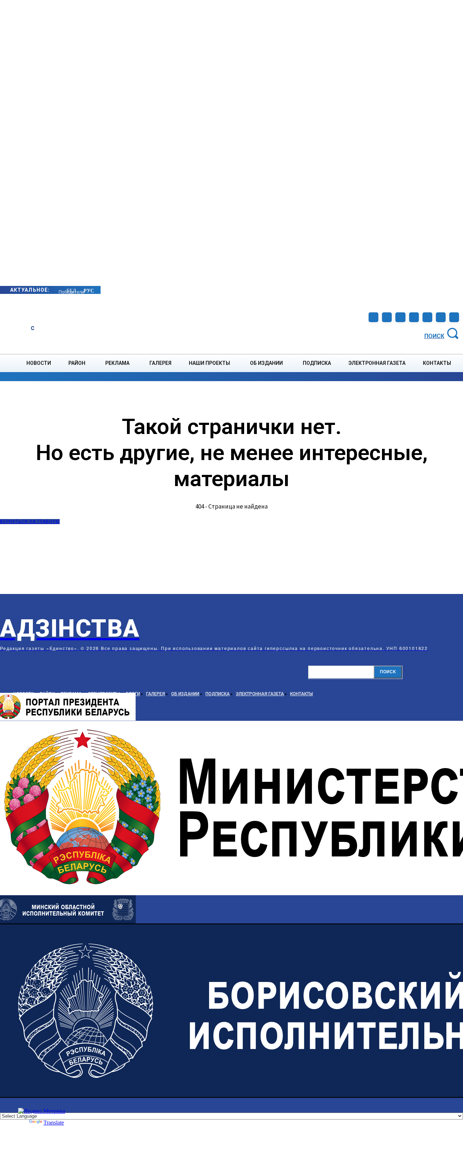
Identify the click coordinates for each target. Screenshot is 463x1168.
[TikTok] (414, 317)
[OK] (454, 317)
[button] (442, 332)
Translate (53, 1122)
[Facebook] (373, 317)
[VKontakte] (427, 317)
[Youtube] (441, 317)
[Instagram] (387, 317)
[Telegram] (400, 317)
